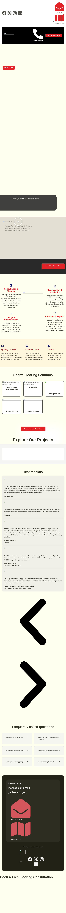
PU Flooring (33, 387)
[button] (18, 222)
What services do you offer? (14, 737)
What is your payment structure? (48, 750)
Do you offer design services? (15, 750)
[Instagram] (15, 13)
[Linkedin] (20, 13)
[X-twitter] (9, 13)
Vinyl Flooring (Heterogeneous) (12, 388)
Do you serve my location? (46, 762)
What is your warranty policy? (15, 762)
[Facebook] (4, 13)
